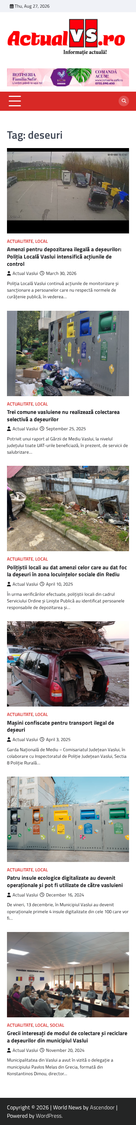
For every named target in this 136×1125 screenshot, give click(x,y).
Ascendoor (102, 1107)
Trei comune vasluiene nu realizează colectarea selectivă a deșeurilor (63, 415)
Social (57, 1025)
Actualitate (20, 241)
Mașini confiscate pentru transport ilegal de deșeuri (60, 726)
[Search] (124, 101)
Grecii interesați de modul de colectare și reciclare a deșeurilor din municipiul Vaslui (67, 1037)
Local (41, 241)
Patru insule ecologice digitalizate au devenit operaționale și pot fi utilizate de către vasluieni (65, 881)
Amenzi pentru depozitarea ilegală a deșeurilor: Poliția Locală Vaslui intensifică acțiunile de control (64, 256)
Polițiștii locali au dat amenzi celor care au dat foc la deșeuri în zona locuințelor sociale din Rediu (67, 571)
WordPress (48, 1115)
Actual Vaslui (25, 273)
